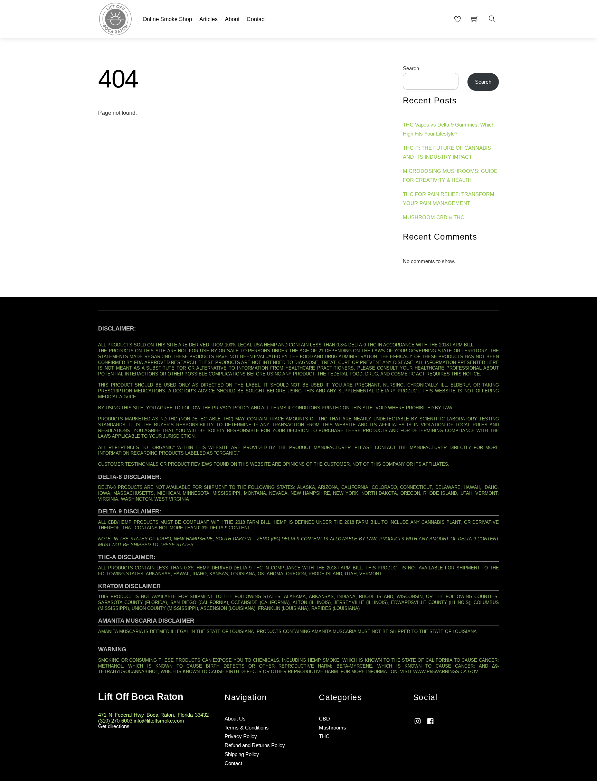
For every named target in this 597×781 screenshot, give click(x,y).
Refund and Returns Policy (255, 745)
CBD (324, 719)
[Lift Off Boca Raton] (115, 18)
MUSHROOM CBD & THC (433, 217)
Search (411, 68)
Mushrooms (332, 728)
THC (324, 736)
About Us (235, 719)
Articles (208, 19)
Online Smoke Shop (167, 19)
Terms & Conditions (247, 728)
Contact (256, 19)
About (232, 19)
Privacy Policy (241, 736)
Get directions (114, 726)
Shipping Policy (242, 754)
